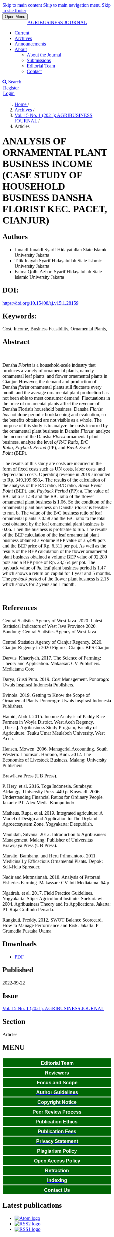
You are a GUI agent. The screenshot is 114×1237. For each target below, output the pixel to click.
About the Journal (44, 54)
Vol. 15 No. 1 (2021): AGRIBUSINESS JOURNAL (53, 1008)
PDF (19, 956)
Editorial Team (41, 65)
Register (11, 87)
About (21, 49)
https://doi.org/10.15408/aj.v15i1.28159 (40, 303)
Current (22, 32)
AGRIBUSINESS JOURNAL (57, 22)
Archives (23, 38)
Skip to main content (22, 5)
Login (9, 93)
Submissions (39, 60)
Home (21, 104)
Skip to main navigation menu (72, 5)
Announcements (30, 43)
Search (14, 81)
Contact (34, 71)
